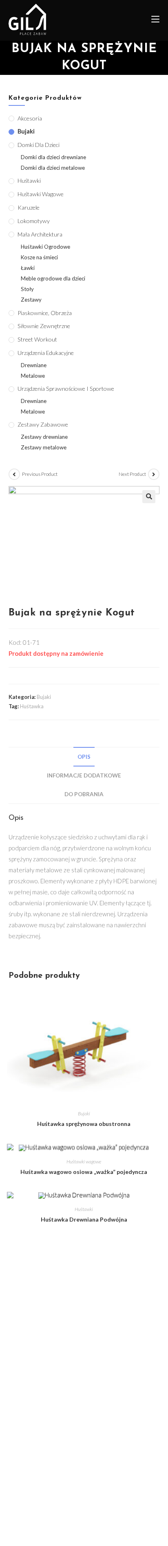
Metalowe (33, 375)
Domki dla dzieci (39, 144)
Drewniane (33, 365)
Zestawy (31, 299)
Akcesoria (30, 118)
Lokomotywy (34, 220)
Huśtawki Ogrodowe (45, 246)
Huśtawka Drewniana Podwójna (84, 1219)
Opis (84, 756)
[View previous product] (14, 474)
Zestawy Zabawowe (43, 424)
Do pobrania (84, 794)
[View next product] (153, 474)
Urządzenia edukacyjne (46, 352)
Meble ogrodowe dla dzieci (53, 278)
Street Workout (37, 339)
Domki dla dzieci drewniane (53, 157)
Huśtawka (32, 706)
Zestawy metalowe (43, 447)
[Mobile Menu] (152, 20)
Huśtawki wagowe (83, 1161)
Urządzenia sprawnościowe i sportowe (66, 388)
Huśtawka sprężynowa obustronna (83, 1123)
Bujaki (44, 697)
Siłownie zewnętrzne (44, 325)
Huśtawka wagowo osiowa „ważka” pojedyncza (83, 1171)
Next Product (132, 474)
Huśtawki (84, 1209)
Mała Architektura (40, 234)
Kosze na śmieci (39, 257)
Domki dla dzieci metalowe (53, 167)
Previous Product (39, 474)
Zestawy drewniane (44, 437)
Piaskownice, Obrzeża (45, 312)
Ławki (28, 268)
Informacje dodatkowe (84, 775)
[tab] (84, 756)
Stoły (27, 289)
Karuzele (29, 207)
